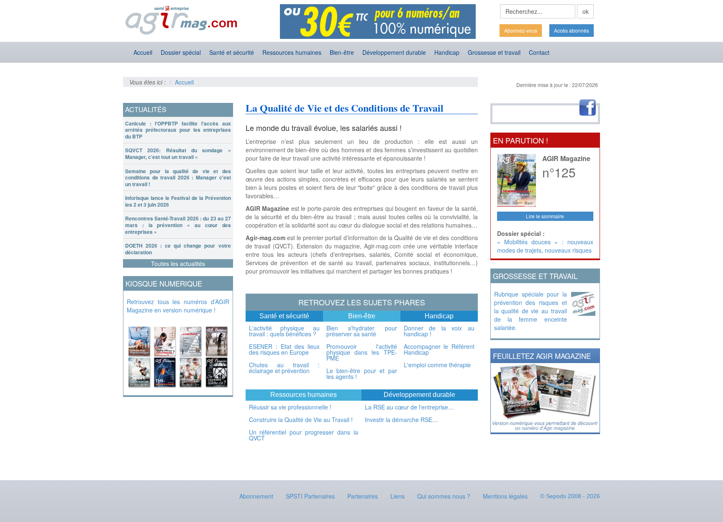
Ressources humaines (291, 52)
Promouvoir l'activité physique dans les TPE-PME (361, 352)
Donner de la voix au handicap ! (439, 331)
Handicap (446, 52)
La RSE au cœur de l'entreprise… (409, 407)
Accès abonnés (571, 30)
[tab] (178, 130)
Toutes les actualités (178, 263)
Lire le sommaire (545, 216)
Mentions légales (505, 496)
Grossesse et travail (494, 52)
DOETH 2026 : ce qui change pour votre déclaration (178, 249)
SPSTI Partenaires (310, 496)
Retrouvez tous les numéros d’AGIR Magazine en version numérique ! (178, 305)
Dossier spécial (181, 52)
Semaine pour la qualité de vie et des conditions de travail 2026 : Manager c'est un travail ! (178, 177)
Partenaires (362, 496)
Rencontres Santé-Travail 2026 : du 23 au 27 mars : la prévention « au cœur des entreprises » (178, 225)
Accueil (142, 52)
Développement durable (394, 52)
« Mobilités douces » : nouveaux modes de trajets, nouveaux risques (545, 246)
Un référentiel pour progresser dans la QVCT (304, 435)
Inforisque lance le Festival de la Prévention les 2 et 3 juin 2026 (178, 201)
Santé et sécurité (231, 52)
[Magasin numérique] (178, 354)
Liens (397, 496)
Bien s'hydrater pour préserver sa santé (361, 331)
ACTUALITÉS (146, 109)
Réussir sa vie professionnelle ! (290, 407)
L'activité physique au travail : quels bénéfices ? (284, 331)
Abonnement (256, 496)
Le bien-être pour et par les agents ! (361, 373)
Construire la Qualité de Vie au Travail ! (301, 419)
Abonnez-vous (520, 30)
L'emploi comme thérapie (437, 365)
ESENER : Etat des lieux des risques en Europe (284, 349)
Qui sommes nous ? (443, 496)
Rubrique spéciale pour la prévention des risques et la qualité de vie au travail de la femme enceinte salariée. (530, 311)
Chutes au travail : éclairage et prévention (284, 368)
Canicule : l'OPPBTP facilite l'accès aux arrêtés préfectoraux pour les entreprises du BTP (178, 130)
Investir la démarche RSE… (401, 419)
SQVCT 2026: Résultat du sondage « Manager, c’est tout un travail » (178, 153)
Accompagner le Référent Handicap (439, 349)
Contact (539, 52)
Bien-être (342, 52)
